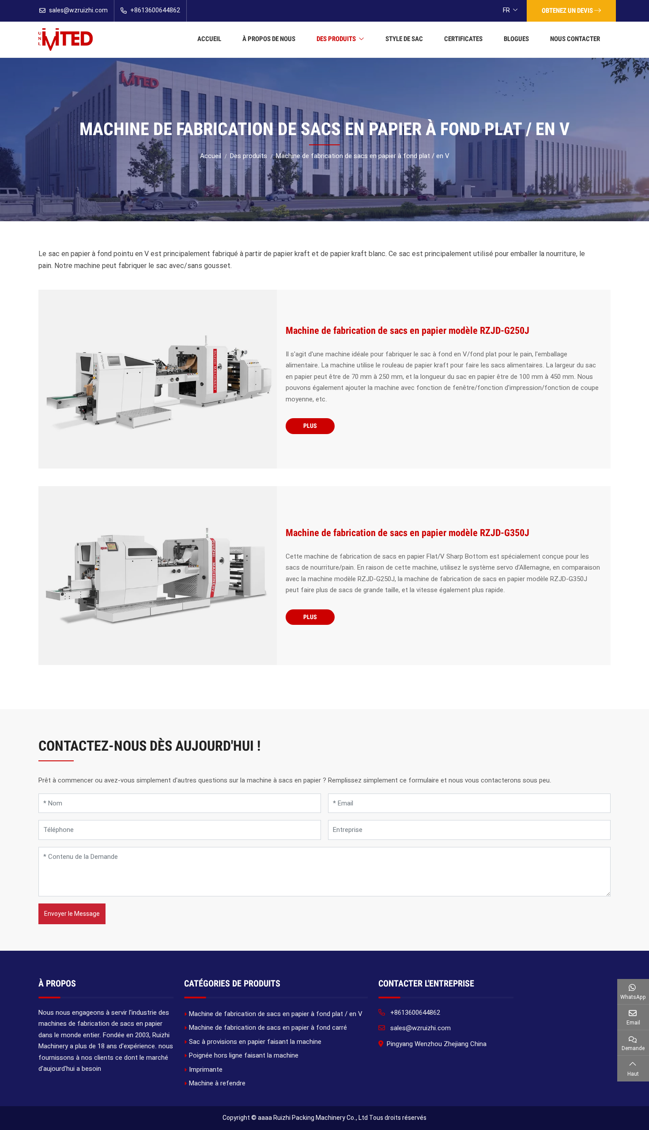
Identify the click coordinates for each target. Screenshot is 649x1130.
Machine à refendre (217, 1083)
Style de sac (404, 39)
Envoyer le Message (72, 913)
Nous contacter (575, 39)
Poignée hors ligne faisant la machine (243, 1055)
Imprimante (206, 1069)
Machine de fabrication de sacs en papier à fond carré (268, 1028)
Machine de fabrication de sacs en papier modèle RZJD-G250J (407, 330)
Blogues (516, 39)
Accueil (209, 39)
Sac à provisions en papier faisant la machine (255, 1042)
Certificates (463, 39)
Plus (310, 425)
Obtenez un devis (568, 11)
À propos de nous (268, 39)
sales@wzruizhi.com (78, 10)
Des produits (336, 39)
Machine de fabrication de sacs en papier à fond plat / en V (275, 1014)
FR (506, 10)
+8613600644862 (155, 10)
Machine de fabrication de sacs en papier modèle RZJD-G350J (407, 532)
